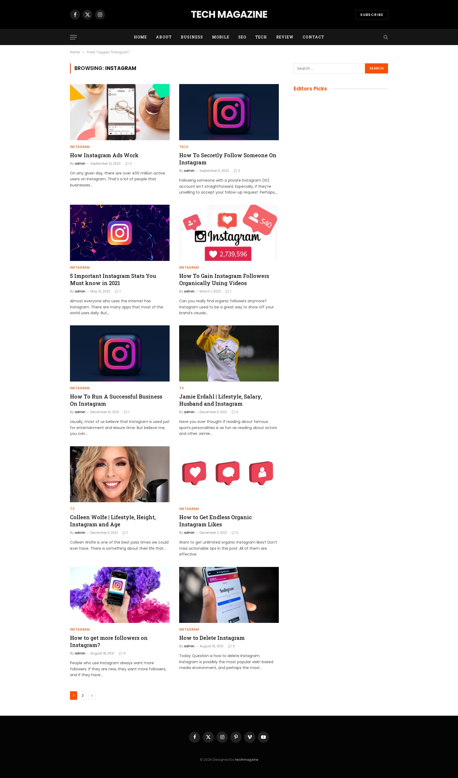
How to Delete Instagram (212, 637)
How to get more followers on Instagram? (109, 641)
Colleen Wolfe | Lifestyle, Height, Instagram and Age (113, 521)
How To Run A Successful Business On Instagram (116, 400)
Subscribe (371, 14)
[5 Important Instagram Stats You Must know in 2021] (120, 233)
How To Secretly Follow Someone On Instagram (227, 159)
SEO (242, 37)
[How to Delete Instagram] (229, 595)
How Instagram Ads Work (104, 155)
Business (192, 37)
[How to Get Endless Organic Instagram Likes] (229, 474)
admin (80, 163)
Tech (261, 37)
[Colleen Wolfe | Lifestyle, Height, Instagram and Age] (120, 474)
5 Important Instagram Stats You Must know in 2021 (113, 279)
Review (285, 37)
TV (181, 388)
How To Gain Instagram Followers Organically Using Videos (224, 279)
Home (140, 37)
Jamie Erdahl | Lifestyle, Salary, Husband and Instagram (220, 400)
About (164, 37)
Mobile (220, 37)
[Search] (385, 37)
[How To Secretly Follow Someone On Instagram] (229, 112)
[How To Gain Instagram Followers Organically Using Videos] (229, 233)
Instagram (80, 147)
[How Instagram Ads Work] (120, 112)
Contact (313, 37)
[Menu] (73, 37)
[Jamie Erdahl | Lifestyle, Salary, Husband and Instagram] (229, 353)
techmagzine (246, 759)
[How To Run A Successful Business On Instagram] (120, 353)
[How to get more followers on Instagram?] (120, 595)
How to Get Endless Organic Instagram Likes (215, 521)
